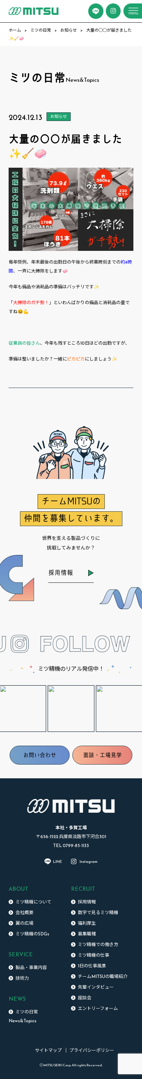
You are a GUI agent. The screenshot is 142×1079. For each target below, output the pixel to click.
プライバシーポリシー (91, 1050)
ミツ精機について (33, 902)
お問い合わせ (39, 755)
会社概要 (24, 912)
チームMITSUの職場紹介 (103, 976)
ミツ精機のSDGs (32, 934)
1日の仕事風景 (92, 966)
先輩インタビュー (96, 987)
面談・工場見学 (102, 755)
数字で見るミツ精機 (98, 912)
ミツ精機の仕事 (93, 955)
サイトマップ (48, 1050)
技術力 (22, 978)
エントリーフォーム (98, 1008)
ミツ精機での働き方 (98, 944)
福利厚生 (87, 923)
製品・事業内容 (31, 967)
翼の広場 (24, 923)
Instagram (89, 861)
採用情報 (60, 572)
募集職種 (87, 934)
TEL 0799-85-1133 (71, 845)
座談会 (84, 997)
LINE (57, 861)
